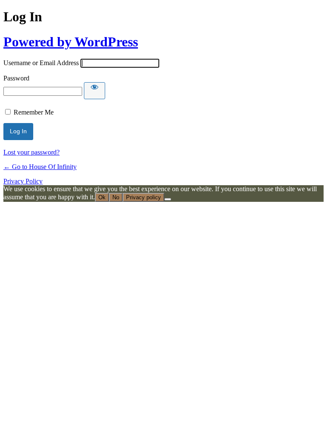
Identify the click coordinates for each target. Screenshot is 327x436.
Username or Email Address (41, 62)
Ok (102, 197)
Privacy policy (143, 197)
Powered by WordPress (70, 41)
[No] (167, 199)
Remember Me (34, 112)
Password (16, 78)
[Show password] (94, 90)
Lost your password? (31, 152)
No (115, 197)
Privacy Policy (23, 181)
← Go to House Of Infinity (40, 166)
